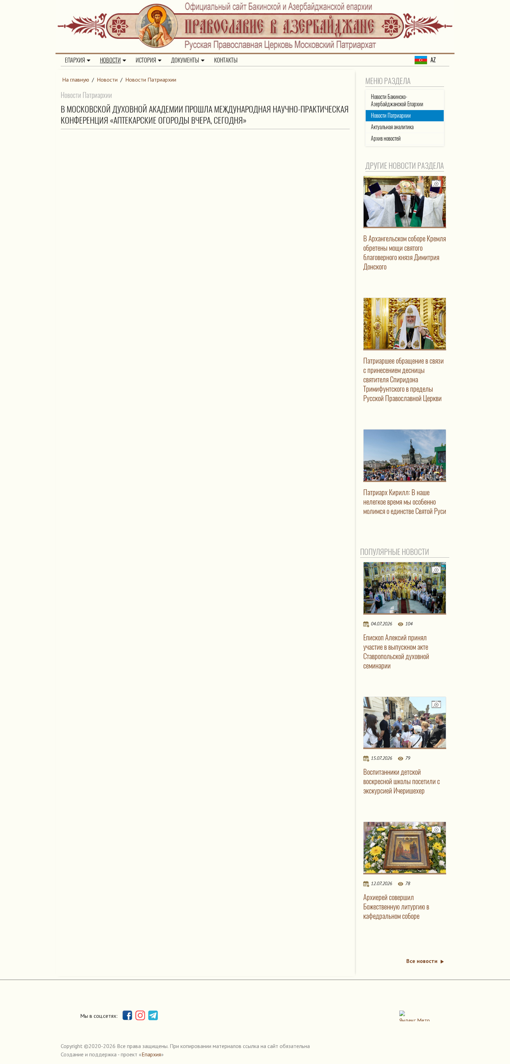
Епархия (75, 60)
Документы (185, 60)
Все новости (421, 960)
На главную (75, 79)
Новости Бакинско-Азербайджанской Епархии (397, 100)
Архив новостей (386, 138)
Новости (110, 60)
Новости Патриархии (150, 79)
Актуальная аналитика (392, 127)
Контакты (226, 60)
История (146, 60)
